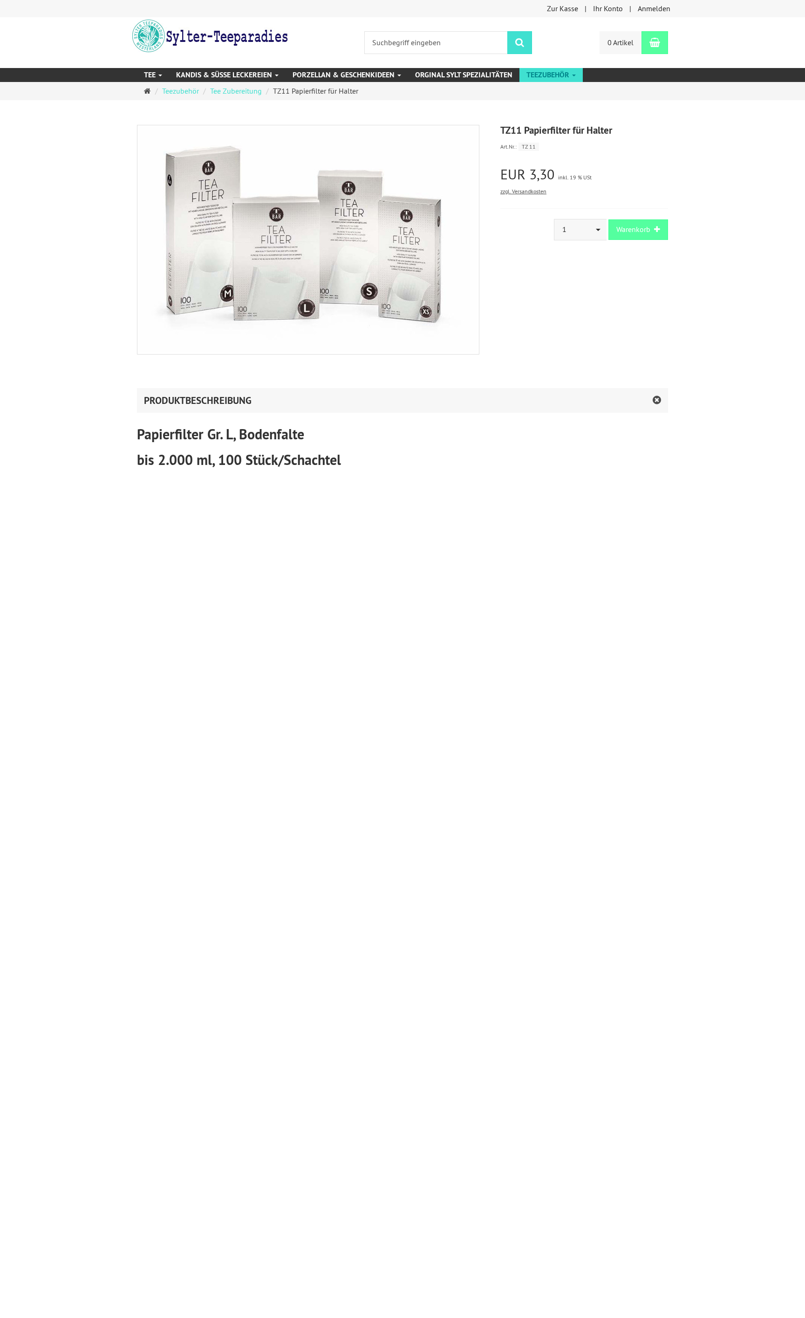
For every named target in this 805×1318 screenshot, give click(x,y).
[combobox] (580, 229)
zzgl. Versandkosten (523, 191)
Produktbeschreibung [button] (198, 400)
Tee (150, 75)
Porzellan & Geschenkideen (344, 75)
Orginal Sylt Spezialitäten (463, 75)
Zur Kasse (562, 8)
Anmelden (654, 8)
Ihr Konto (608, 8)
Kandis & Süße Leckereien (225, 75)
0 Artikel (620, 42)
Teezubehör (548, 75)
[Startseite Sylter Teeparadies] (209, 35)
